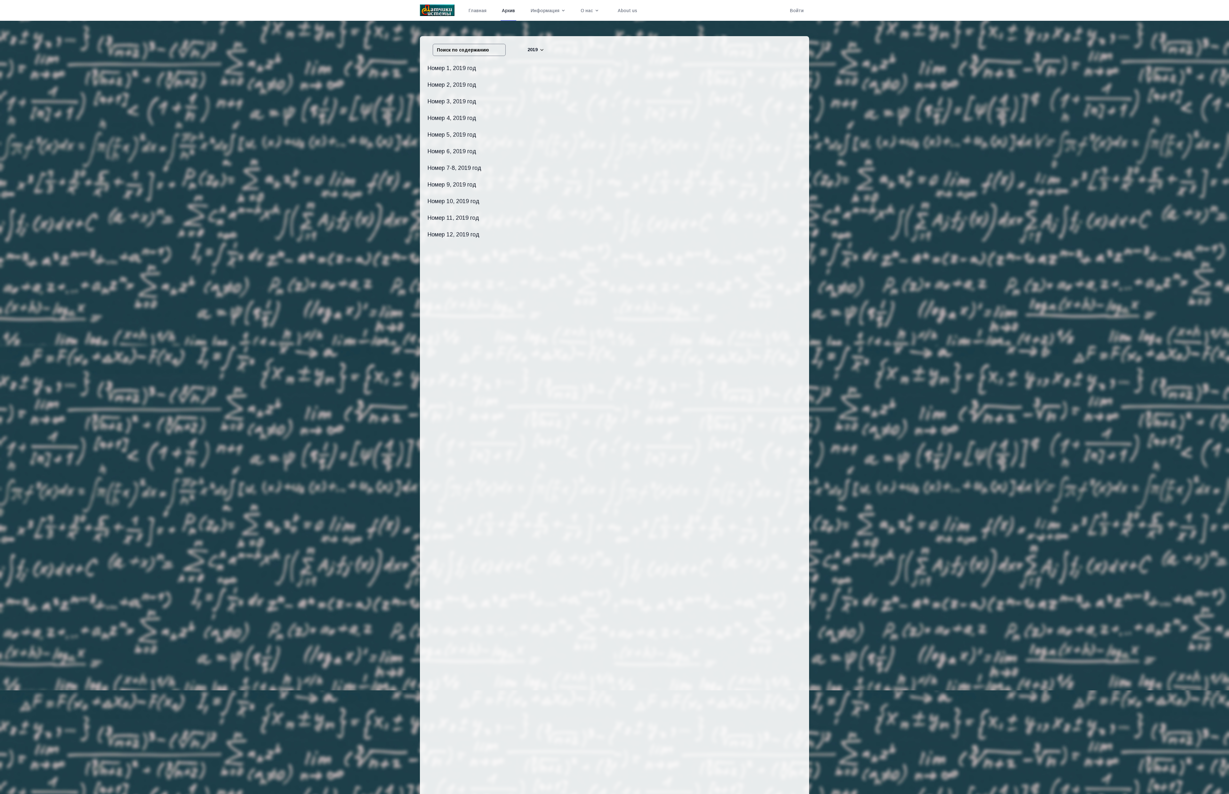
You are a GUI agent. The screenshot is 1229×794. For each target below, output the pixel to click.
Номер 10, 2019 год (453, 201)
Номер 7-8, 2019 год (454, 168)
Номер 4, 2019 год (452, 118)
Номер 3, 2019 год (452, 101)
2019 (532, 49)
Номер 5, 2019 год (452, 134)
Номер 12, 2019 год (453, 234)
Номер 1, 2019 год (452, 68)
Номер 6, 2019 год (452, 151)
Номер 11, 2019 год (453, 218)
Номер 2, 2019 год (452, 85)
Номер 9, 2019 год (452, 184)
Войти (797, 10)
